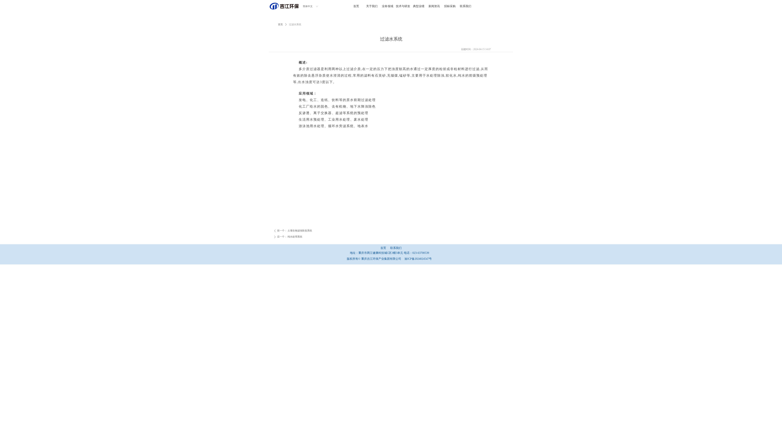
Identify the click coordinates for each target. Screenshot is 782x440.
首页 (280, 24)
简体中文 (308, 6)
